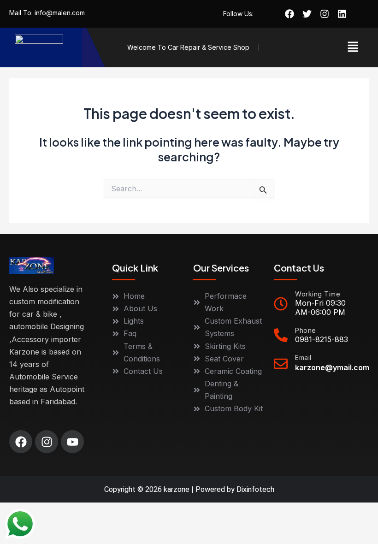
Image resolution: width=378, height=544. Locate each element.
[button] (353, 47)
